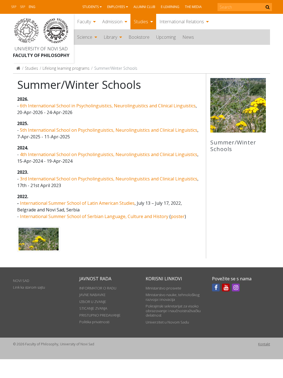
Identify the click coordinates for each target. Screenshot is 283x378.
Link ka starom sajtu (29, 287)
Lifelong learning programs (66, 68)
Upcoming (166, 37)
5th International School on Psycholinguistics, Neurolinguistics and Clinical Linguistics (108, 130)
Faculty (84, 22)
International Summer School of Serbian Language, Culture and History (94, 216)
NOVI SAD (21, 280)
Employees (116, 6)
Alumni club (144, 6)
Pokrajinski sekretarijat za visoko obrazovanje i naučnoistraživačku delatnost (173, 311)
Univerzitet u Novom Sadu (167, 322)
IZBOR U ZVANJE (92, 301)
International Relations (181, 22)
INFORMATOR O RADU (97, 288)
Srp (14, 6)
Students (90, 6)
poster (178, 216)
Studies (141, 22)
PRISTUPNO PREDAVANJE (99, 315)
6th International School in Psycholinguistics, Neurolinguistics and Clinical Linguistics (108, 106)
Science (84, 37)
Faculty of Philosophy (41, 55)
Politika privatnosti (94, 321)
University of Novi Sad (41, 49)
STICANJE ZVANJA (93, 308)
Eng (32, 6)
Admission (112, 22)
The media (193, 6)
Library (110, 37)
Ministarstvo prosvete (163, 288)
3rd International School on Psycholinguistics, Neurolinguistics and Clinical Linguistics (108, 179)
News (188, 37)
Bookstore (139, 37)
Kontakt (264, 344)
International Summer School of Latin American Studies (77, 203)
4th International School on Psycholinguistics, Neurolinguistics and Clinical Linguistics (108, 154)
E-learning (170, 6)
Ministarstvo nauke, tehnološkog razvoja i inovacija (173, 297)
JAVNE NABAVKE (92, 294)
